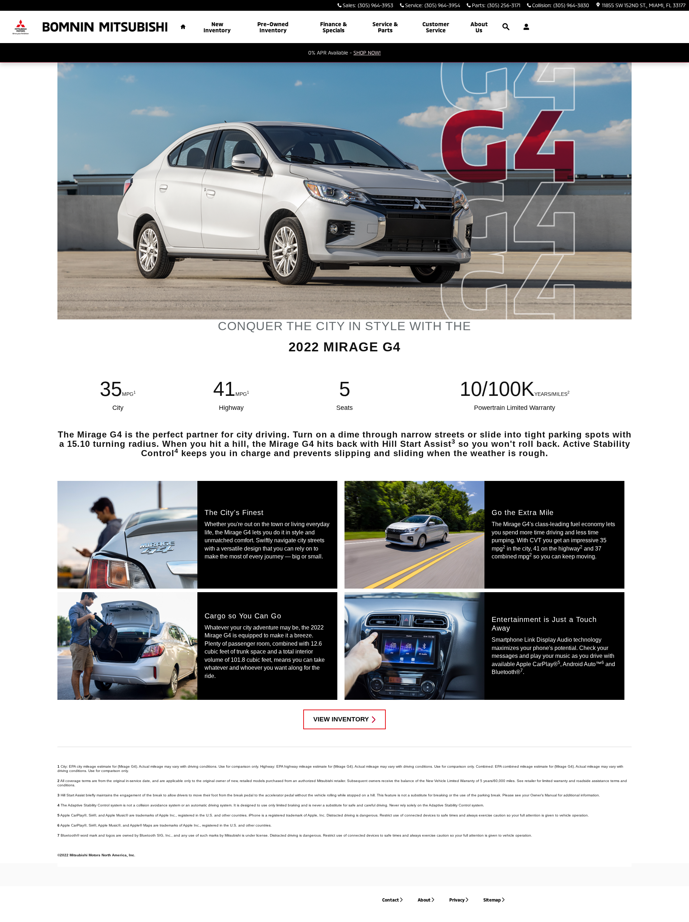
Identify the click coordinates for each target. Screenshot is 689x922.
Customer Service (435, 27)
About (424, 899)
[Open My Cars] (524, 27)
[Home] (21, 27)
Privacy (457, 899)
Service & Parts (385, 27)
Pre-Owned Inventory (273, 27)
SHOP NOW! (367, 53)
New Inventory (217, 27)
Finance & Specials (333, 27)
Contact (390, 899)
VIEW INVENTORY (341, 719)
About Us (479, 27)
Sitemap (492, 899)
